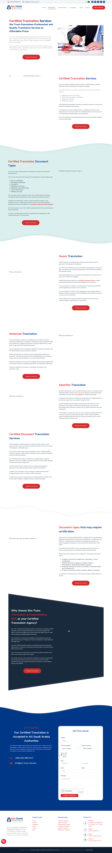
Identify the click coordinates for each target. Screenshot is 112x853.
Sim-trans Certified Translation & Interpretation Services (44, 850)
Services (34, 822)
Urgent (64, 756)
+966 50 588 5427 (15, 2)
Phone (83, 768)
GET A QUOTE (98, 7)
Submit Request (69, 795)
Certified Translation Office (86, 280)
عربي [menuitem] (86, 2)
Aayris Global (89, 850)
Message (64, 775)
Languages (73, 7)
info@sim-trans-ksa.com (32, 2)
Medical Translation (63, 828)
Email (63, 768)
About (81, 7)
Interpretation (62, 7)
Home (44, 7)
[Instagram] (104, 2)
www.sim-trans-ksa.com (94, 841)
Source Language (66, 745)
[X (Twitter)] (92, 2)
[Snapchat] (98, 2)
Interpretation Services (64, 824)
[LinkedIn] (95, 2)
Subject (63, 737)
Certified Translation (63, 821)
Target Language (86, 745)
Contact (87, 7)
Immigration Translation (64, 830)
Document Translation (64, 826)
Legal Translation (62, 822)
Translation (51, 7)
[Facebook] (101, 2)
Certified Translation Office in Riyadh (42, 204)
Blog (33, 830)
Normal (64, 755)
